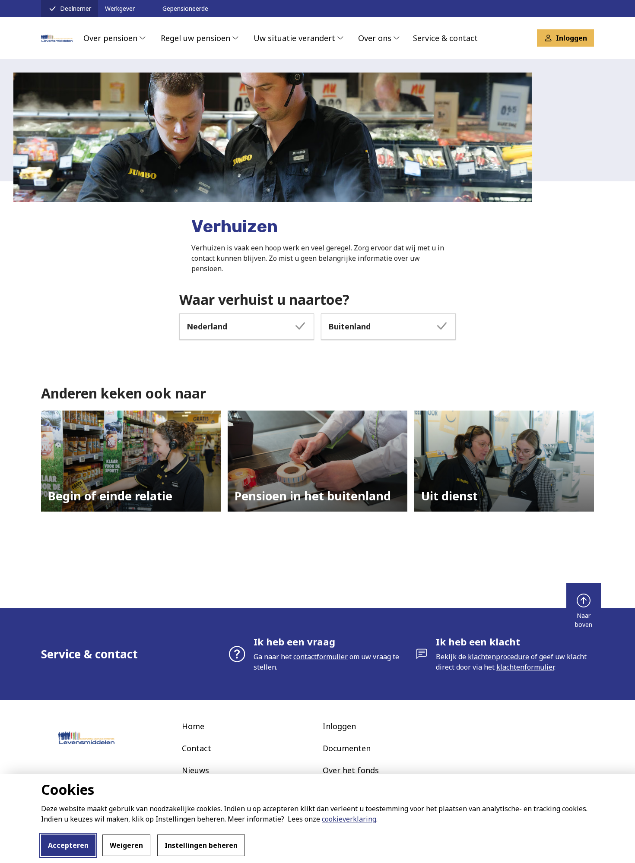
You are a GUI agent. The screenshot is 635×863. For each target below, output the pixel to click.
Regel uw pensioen (195, 38)
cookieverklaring (349, 819)
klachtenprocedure (498, 656)
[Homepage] (57, 38)
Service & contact (445, 38)
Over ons (374, 38)
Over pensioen (110, 38)
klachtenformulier (525, 667)
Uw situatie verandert (294, 38)
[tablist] (317, 326)
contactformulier (320, 656)
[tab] (246, 326)
